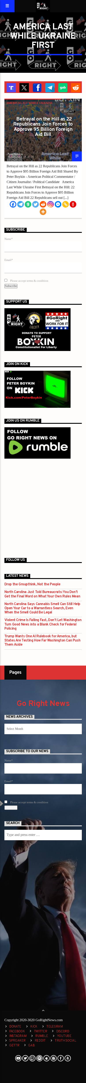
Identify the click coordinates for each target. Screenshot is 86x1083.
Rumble (41, 1036)
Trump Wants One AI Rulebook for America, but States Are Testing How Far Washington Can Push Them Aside (42, 640)
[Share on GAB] (62, 87)
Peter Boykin (15, 154)
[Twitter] (35, 204)
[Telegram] (20, 204)
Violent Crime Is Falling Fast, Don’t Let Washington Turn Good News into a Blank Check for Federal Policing (43, 624)
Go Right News (43, 704)
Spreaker (17, 1041)
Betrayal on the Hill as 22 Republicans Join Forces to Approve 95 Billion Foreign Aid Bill (43, 127)
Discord (62, 1032)
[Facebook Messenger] (58, 204)
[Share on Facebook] (36, 87)
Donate (15, 1027)
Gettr (14, 1046)
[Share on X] (23, 87)
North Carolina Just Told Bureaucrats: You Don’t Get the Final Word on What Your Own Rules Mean (42, 594)
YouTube (64, 1036)
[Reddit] (43, 204)
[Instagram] (50, 204)
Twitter (40, 1032)
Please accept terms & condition (28, 280)
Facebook (17, 1032)
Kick (33, 1027)
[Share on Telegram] (49, 87)
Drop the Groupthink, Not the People (32, 584)
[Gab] (28, 204)
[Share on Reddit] (75, 87)
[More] (43, 211)
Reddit (40, 1041)
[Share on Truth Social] (10, 87)
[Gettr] (73, 204)
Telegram (54, 1027)
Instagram (17, 1036)
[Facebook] (13, 204)
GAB (31, 1046)
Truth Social (65, 1041)
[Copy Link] (65, 204)
